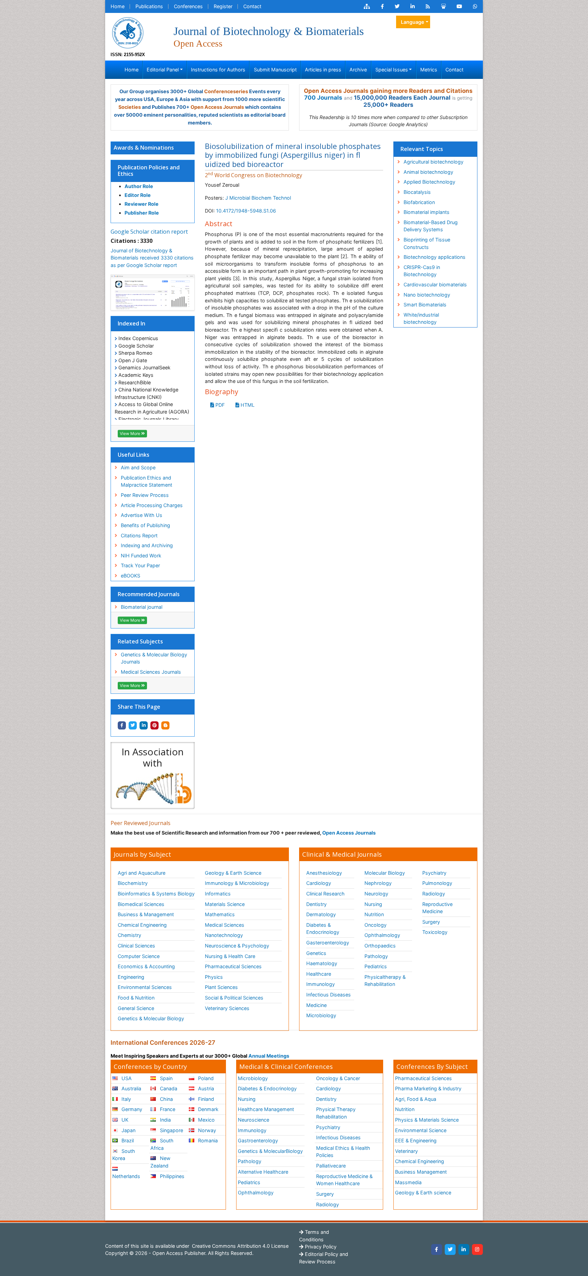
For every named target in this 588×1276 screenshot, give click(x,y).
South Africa (161, 1144)
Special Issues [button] (391, 69)
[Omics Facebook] (382, 6)
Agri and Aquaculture (141, 873)
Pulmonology (437, 883)
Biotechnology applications (435, 257)
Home (118, 6)
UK (124, 1120)
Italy (125, 1099)
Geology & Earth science (423, 1192)
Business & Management (146, 914)
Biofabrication (419, 202)
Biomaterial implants (427, 212)
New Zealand (160, 1162)
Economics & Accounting (146, 966)
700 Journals (323, 97)
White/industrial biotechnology (421, 318)
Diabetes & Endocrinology (322, 928)
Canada (168, 1088)
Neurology (376, 893)
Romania (207, 1140)
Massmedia (408, 1182)
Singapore (171, 1130)
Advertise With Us (141, 515)
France (167, 1109)
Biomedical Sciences (141, 904)
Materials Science (225, 904)
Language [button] (412, 22)
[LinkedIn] (463, 1249)
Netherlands (126, 1176)
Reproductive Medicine (437, 907)
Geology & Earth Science (233, 873)
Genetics (316, 953)
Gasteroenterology (327, 942)
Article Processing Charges (152, 505)
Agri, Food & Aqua (415, 1099)
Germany (131, 1109)
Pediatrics (375, 966)
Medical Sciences (224, 925)
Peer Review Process (145, 495)
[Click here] (366, 6)
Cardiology (318, 883)
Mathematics (220, 914)
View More (130, 433)
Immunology (320, 984)
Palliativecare (331, 1166)
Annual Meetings (268, 1056)
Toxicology (434, 932)
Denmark (207, 1109)
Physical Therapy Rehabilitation (336, 1113)
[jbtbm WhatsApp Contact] (475, 6)
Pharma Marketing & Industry (428, 1088)
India (165, 1120)
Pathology (376, 956)
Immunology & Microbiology (237, 883)
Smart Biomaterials (425, 304)
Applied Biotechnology (429, 182)
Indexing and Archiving (147, 545)
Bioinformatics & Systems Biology (156, 893)
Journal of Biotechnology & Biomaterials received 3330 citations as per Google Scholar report (152, 258)
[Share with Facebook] (122, 725)
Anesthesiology (324, 873)
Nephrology (378, 883)
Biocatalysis (417, 192)
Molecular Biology (384, 873)
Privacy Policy (320, 1246)
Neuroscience (253, 1120)
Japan (127, 1130)
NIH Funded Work (141, 555)
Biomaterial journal (141, 607)
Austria (205, 1088)
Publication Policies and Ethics (149, 171)
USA (126, 1078)
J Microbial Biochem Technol (258, 198)
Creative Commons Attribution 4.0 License (240, 1246)
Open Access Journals (217, 107)
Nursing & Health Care (230, 956)
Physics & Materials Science (427, 1120)
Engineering (131, 977)
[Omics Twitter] (397, 6)
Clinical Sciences (136, 945)
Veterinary (406, 1151)
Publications (149, 6)
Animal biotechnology (428, 172)
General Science (136, 1008)
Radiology (433, 893)
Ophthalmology (382, 935)
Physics (214, 977)
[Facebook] (436, 1249)
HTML (247, 405)
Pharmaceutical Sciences (233, 966)
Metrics (428, 69)
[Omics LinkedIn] (412, 6)
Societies (129, 107)
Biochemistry (133, 883)
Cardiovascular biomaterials (435, 284)
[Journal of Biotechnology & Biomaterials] (128, 32)
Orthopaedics (380, 945)
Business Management (421, 1172)
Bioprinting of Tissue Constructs (427, 243)
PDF (219, 405)
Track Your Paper (140, 565)
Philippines (171, 1176)
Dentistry (316, 904)
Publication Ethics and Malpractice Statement (146, 481)
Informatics (218, 893)
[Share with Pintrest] (154, 725)
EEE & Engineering (416, 1140)
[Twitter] (450, 1249)
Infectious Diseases (328, 994)
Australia (130, 1088)
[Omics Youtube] (459, 6)
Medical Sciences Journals (151, 672)
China (166, 1099)
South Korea (123, 1154)
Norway (206, 1130)
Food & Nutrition (136, 998)
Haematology (321, 963)
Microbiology (321, 1015)
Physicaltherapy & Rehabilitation (385, 980)
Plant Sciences (221, 987)
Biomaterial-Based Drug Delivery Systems (431, 226)
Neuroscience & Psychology (237, 945)
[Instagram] (477, 1249)
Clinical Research (325, 893)
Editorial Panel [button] (163, 69)
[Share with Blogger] (165, 725)
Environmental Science (420, 1130)
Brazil (127, 1140)
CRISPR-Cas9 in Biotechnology (422, 271)
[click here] (152, 789)
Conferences (188, 6)
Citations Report (139, 535)
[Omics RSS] (428, 6)
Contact (252, 6)
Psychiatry (434, 873)
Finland (205, 1099)
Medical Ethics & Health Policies (343, 1151)
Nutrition (374, 914)
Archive (358, 69)
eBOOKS (130, 575)
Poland (205, 1078)
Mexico (206, 1120)
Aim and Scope (138, 467)
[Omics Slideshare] (443, 6)
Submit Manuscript (275, 69)
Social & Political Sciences (234, 998)
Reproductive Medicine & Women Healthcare (344, 1180)
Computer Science (139, 956)
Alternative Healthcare (263, 1172)
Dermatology (321, 914)
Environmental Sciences (145, 987)
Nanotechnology (224, 935)
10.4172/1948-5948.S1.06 (246, 211)
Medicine (316, 1005)
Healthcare (318, 974)
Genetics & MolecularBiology (270, 1151)
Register (223, 6)
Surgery (431, 922)
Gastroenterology (258, 1140)
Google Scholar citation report (149, 231)
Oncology (375, 925)
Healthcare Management (266, 1109)
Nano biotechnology (427, 295)
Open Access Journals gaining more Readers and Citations (388, 90)
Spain (166, 1078)
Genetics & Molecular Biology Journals (154, 658)
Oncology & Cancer (338, 1078)
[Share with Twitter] (133, 725)
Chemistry (129, 935)
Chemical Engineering (142, 925)
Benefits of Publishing (145, 525)
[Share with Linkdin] (144, 725)
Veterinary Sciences (227, 1008)
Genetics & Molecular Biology (151, 1018)
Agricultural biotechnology (433, 162)
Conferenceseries (226, 91)
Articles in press (323, 69)
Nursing (373, 904)
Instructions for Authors (218, 69)
